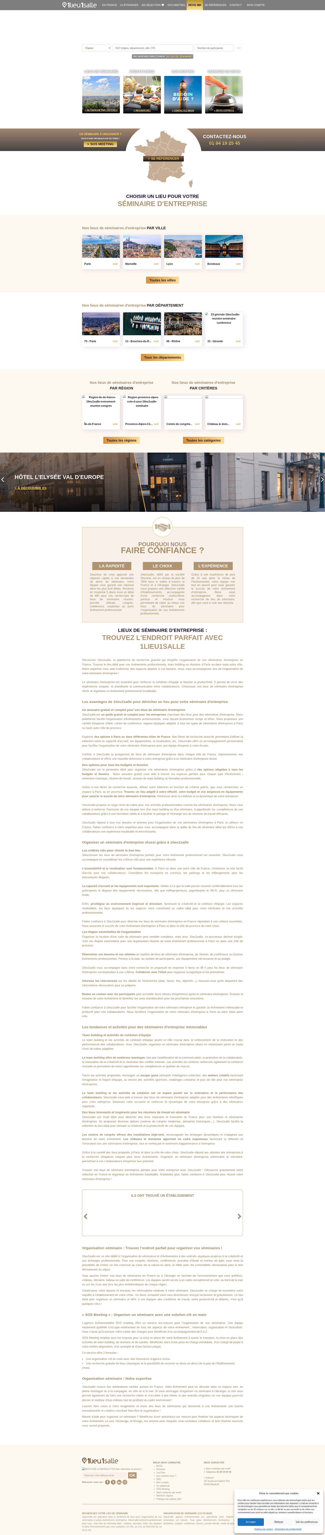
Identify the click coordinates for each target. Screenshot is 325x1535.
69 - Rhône (173, 341)
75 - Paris (90, 341)
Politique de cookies (263, 1529)
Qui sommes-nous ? (166, 1476)
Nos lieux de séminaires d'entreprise (124, 228)
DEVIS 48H (194, 5)
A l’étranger (129, 5)
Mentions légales (164, 1495)
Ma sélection (151, 5)
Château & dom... (218, 423)
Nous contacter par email (168, 1492)
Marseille (131, 263)
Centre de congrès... (179, 423)
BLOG (159, 1466)
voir (115, 263)
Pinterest (160, 1469)
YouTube (160, 1472)
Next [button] (322, 479)
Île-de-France (92, 423)
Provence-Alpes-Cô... (139, 423)
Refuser (278, 1521)
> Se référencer (163, 158)
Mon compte (256, 5)
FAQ (158, 1479)
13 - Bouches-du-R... (138, 341)
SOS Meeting (176, 5)
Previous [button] (2, 479)
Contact (236, 5)
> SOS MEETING (100, 144)
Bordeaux (213, 263)
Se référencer (215, 5)
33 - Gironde (215, 341)
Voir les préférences (307, 1521)
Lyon (169, 263)
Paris (87, 263)
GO (239, 48)
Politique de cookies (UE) (168, 1499)
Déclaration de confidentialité (288, 1529)
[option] (162, 482)
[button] (318, 1493)
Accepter (251, 1521)
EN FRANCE (109, 5)
